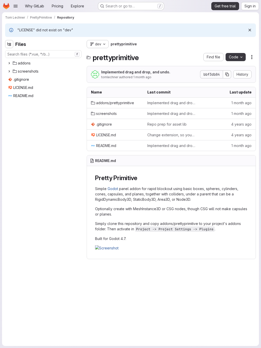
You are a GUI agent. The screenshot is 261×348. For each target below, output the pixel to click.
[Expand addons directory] (9, 63)
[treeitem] (44, 63)
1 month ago (142, 77)
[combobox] (43, 54)
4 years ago (241, 124)
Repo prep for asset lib (167, 124)
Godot (113, 188)
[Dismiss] (250, 30)
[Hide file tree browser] (9, 44)
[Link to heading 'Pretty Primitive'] (140, 178)
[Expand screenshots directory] (9, 71)
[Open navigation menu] (15, 6)
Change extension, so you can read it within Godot (171, 135)
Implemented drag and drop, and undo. (135, 72)
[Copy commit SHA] (227, 74)
